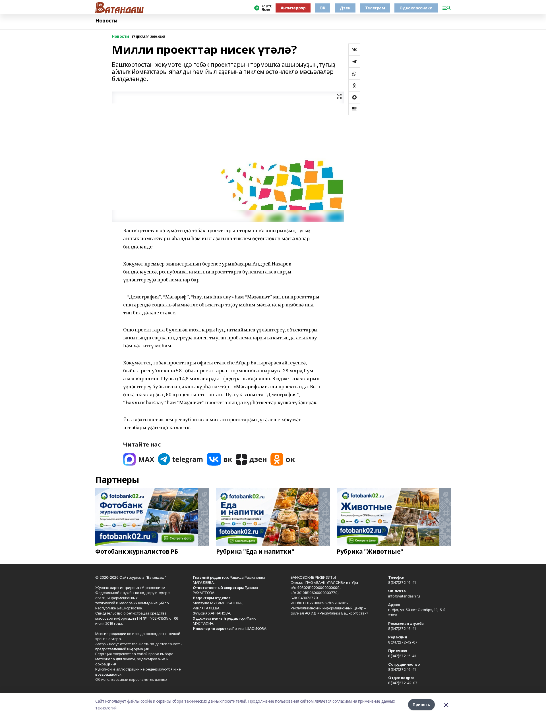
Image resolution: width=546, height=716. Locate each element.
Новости (106, 21)
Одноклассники (416, 8)
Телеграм (375, 8)
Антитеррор (293, 8)
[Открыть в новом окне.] (138, 459)
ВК (322, 8)
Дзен (345, 8)
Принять (421, 704)
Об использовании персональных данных (131, 679)
